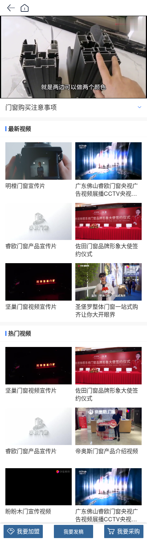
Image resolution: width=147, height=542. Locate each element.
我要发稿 (73, 531)
